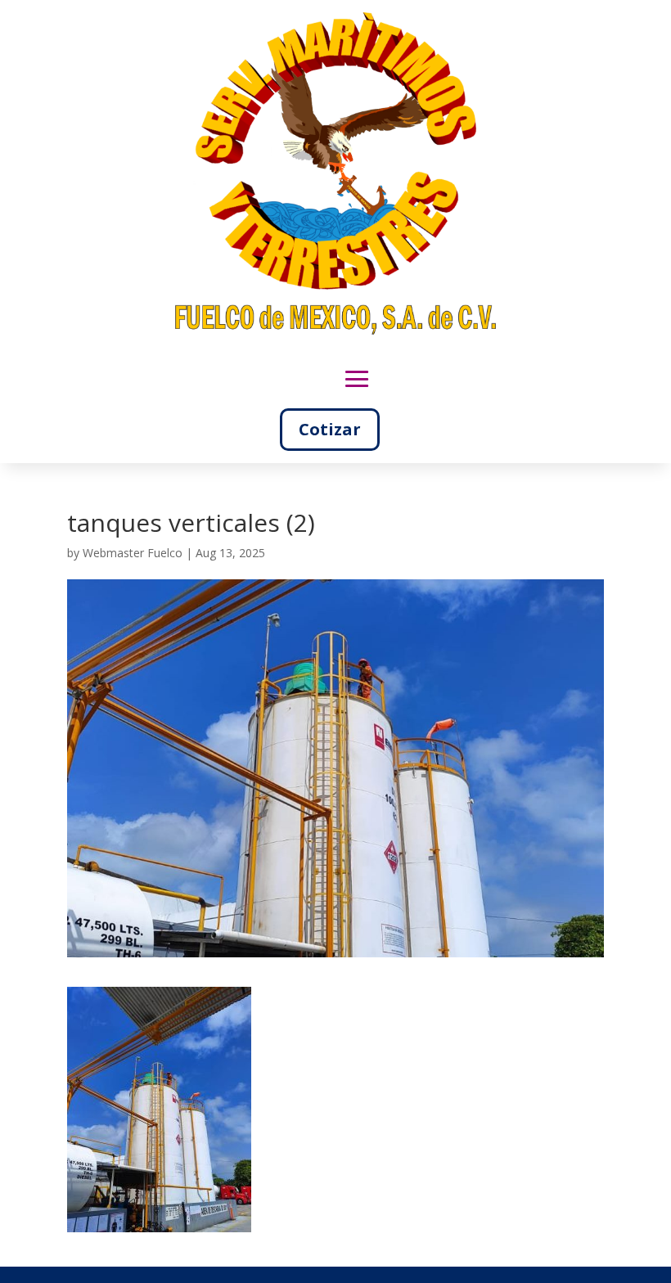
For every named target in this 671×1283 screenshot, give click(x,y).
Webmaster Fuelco (132, 552)
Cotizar (330, 429)
